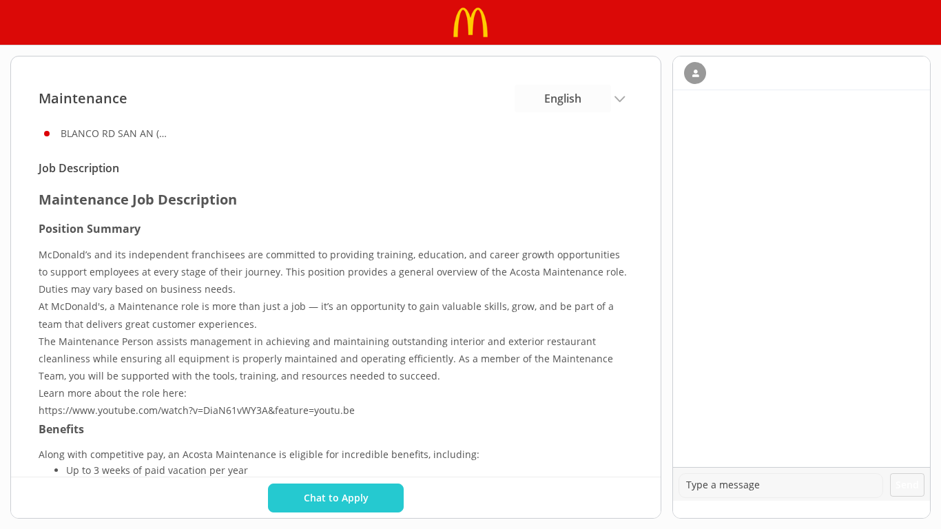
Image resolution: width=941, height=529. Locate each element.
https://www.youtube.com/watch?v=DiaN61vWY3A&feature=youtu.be (197, 410)
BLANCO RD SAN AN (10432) (116, 133)
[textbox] (781, 485)
